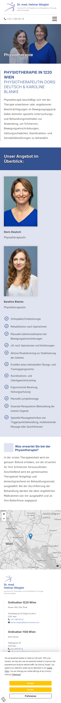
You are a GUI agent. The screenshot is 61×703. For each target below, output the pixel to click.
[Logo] (9, 7)
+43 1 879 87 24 (16, 649)
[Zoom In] (4, 514)
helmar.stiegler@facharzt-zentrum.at (24, 622)
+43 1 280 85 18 (15, 18)
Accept (30, 683)
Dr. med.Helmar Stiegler (14, 586)
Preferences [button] (16, 674)
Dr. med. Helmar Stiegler (33, 4)
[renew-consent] (3, 699)
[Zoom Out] (4, 518)
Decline (30, 690)
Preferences (30, 696)
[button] (31, 536)
